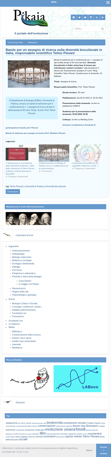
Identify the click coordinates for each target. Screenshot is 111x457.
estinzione (11, 430)
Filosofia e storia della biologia (27, 276)
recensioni (49, 436)
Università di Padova (35, 186)
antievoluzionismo (37, 423)
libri (43, 433)
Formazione (13, 192)
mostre (85, 434)
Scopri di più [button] (22, 452)
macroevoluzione (52, 434)
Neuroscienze (19, 288)
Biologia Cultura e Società (24, 303)
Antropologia (18, 254)
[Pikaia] (30, 26)
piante (24, 437)
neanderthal (95, 433)
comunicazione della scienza (26, 426)
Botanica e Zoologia (22, 260)
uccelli (23, 439)
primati (39, 436)
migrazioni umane (75, 434)
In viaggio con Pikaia (29, 284)
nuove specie (11, 437)
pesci (18, 437)
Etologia (16, 267)
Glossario (20, 402)
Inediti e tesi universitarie (24, 341)
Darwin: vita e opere (21, 338)
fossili (80, 429)
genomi (95, 430)
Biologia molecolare (21, 257)
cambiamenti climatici (74, 422)
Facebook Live (19, 313)
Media (12, 327)
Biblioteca (17, 331)
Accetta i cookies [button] (103, 450)
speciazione (60, 437)
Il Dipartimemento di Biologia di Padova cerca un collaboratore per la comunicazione (53, 165)
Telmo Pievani (16, 186)
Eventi (12, 299)
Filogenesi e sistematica (23, 273)
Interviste (16, 344)
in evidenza (14, 324)
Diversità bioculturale (56, 186)
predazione (31, 437)
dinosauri (92, 425)
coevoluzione (11, 426)
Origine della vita (20, 291)
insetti (15, 434)
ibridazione (9, 434)
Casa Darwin (25, 281)
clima (103, 423)
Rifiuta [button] (89, 450)
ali (19, 423)
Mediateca (17, 348)
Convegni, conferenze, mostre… (27, 307)
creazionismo (61, 426)
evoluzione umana (60, 429)
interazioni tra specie (25, 434)
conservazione (46, 425)
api (45, 423)
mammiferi (64, 434)
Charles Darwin (94, 423)
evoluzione (20, 430)
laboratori (35, 434)
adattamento (12, 423)
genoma (89, 430)
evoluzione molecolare (35, 430)
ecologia (101, 426)
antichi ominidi (25, 423)
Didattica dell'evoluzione (24, 310)
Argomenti (14, 246)
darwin (69, 426)
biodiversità (55, 422)
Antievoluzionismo (21, 251)
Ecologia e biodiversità (23, 263)
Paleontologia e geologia (24, 295)
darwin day (79, 425)
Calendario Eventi (24, 235)
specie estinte (73, 436)
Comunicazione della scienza (26, 335)
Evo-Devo (17, 270)
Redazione (32, 42)
